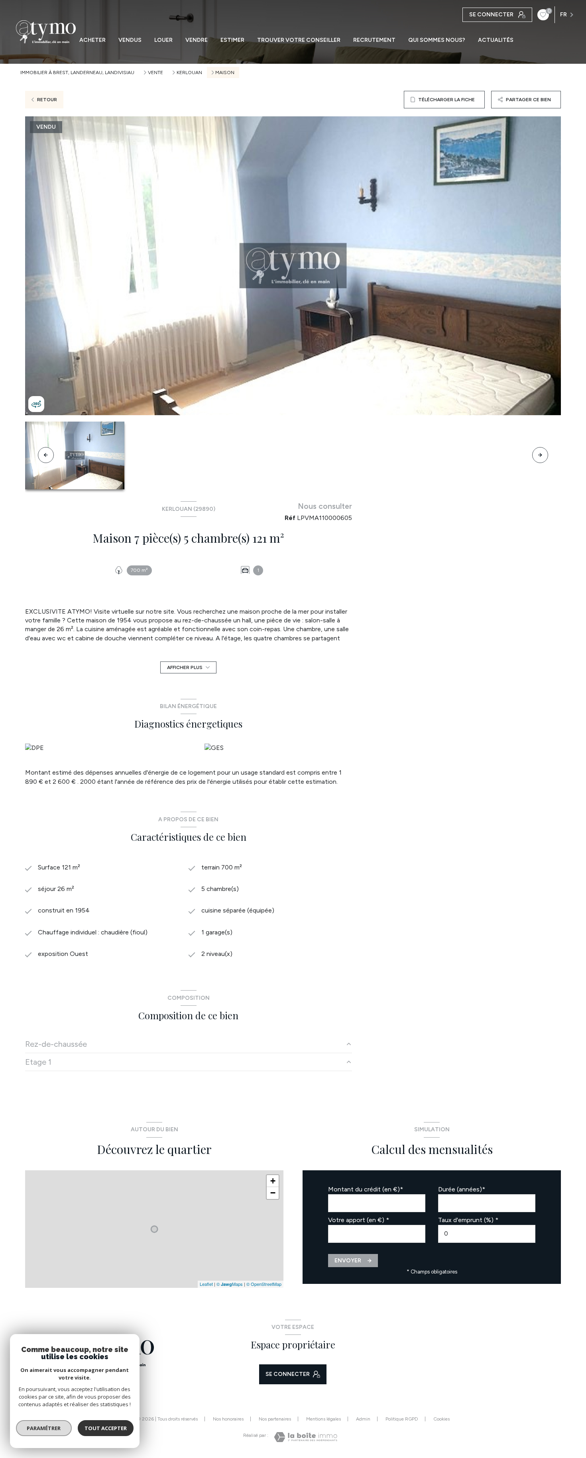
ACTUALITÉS (495, 40)
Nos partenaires (275, 1419)
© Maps (229, 1284)
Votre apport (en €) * (358, 1220)
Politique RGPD (401, 1419)
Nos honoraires (228, 1419)
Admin (363, 1419)
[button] (540, 455)
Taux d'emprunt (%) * (468, 1220)
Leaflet (206, 1284)
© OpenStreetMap (263, 1284)
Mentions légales (323, 1419)
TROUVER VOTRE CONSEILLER (298, 40)
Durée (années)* (461, 1189)
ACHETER (92, 40)
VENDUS (130, 40)
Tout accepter (106, 1428)
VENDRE (196, 40)
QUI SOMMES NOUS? (436, 40)
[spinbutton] (486, 1234)
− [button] (272, 1193)
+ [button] (272, 1181)
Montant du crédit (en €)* (365, 1189)
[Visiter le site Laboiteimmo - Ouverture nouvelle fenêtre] (305, 1437)
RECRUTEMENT (374, 40)
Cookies (441, 1419)
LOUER (163, 40)
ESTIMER (232, 40)
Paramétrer (44, 1428)
